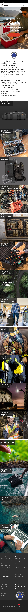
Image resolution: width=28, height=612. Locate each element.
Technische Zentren (6, 567)
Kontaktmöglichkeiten (20, 558)
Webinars (3, 594)
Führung (3, 573)
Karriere (3, 564)
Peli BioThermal (5, 576)
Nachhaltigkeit (4, 571)
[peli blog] (15, 589)
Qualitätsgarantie (19, 565)
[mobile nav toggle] (26, 5)
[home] (4, 5)
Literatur (3, 592)
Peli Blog (3, 595)
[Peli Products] (15, 587)
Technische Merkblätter (20, 567)
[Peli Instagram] (18, 587)
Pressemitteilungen (5, 565)
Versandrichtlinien (19, 576)
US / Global (23, 604)
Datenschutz (22, 606)
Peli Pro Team (4, 590)
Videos (2, 588)
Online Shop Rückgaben (21, 571)
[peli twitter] (24, 587)
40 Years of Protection (6, 569)
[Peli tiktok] (21, 587)
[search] (23, 5)
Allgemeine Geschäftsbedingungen (10, 606)
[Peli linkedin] (18, 585)
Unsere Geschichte (5, 558)
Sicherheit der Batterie (20, 569)
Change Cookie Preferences (14, 608)
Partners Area (18, 564)
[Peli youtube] (15, 585)
